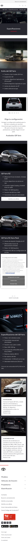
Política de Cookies (5, 537)
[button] (14, 104)
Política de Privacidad (10, 273)
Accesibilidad (4, 540)
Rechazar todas (13, 283)
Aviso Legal (4, 532)
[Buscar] (19, 5)
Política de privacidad (6, 534)
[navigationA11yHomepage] (2, 5)
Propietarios (5, 485)
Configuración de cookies (13, 277)
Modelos (4, 477)
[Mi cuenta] (22, 5)
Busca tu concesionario (20, 1)
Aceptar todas (13, 280)
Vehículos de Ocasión (9, 481)
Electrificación (6, 488)
